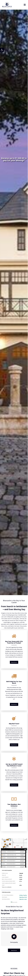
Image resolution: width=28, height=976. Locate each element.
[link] (2, 50)
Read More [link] (14, 662)
